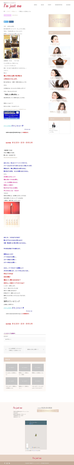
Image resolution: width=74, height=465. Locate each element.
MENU (35, 4)
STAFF (49, 4)
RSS (9, 463)
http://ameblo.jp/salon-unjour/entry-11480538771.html (15, 109)
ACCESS (68, 4)
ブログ (8, 11)
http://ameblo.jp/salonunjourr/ (10, 157)
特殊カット (7, 15)
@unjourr (6, 336)
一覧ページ (65, 118)
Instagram (7, 463)
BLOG (42, 4)
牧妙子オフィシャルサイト (35, 463)
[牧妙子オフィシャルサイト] (13, 5)
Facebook (5, 463)
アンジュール (34, 450)
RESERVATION (58, 4)
